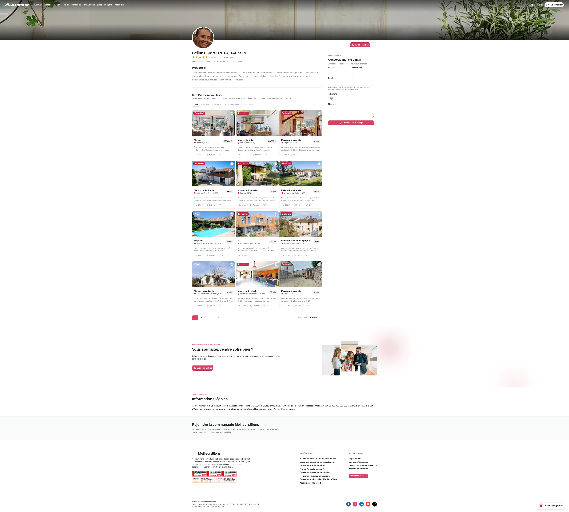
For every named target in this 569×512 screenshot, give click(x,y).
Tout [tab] (196, 105)
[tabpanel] (256, 209)
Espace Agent (536, 5)
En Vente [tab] (205, 105)
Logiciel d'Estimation (359, 462)
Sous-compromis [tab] (232, 105)
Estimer (37, 5)
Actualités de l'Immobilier (311, 483)
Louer (57, 5)
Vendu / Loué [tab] (248, 105)
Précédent (201, 318)
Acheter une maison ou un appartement (318, 458)
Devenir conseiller (554, 5)
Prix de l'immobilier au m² (312, 469)
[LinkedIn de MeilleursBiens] (348, 504)
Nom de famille (358, 68)
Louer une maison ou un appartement (317, 462)
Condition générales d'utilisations (363, 465)
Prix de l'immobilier (72, 5)
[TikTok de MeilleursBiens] (374, 504)
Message (332, 104)
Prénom (331, 68)
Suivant (211, 318)
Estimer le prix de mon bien (312, 465)
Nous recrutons (357, 476)
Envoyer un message (353, 123)
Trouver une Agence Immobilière (315, 476)
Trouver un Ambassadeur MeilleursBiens (318, 479)
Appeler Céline (362, 45)
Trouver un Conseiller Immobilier (315, 472)
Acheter (47, 5)
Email (330, 78)
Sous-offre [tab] (216, 105)
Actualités (119, 5)
